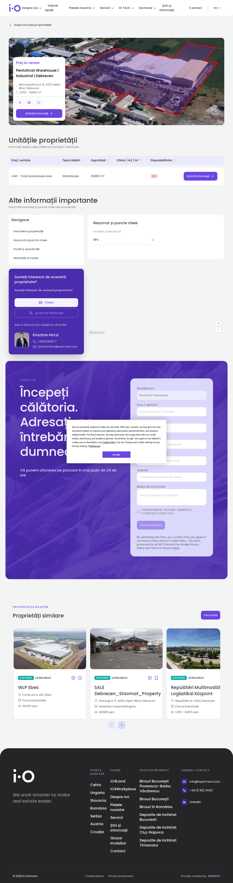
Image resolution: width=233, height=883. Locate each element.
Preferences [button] (94, 446)
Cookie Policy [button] (108, 442)
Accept (116, 454)
